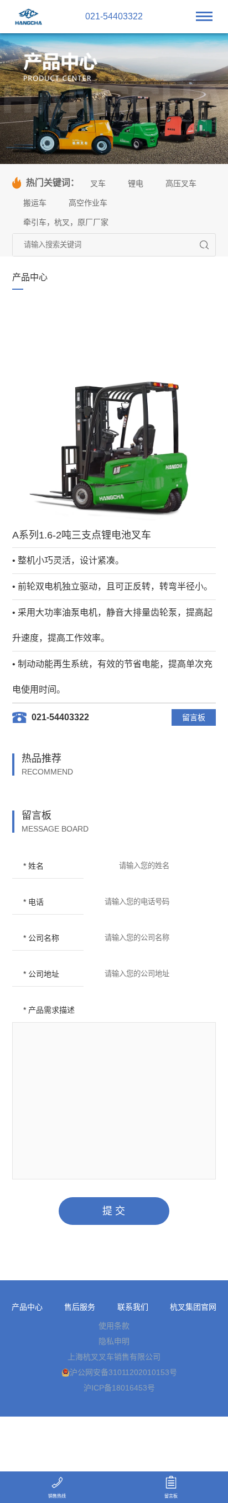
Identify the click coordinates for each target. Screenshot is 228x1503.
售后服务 (79, 1306)
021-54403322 (114, 16)
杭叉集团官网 (193, 1306)
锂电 (135, 183)
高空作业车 (88, 202)
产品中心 (27, 1306)
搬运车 (34, 202)
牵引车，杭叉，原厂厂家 (65, 222)
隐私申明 (114, 1341)
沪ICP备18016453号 (119, 1387)
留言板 (193, 717)
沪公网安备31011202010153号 (123, 1372)
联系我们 (132, 1306)
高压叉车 (180, 183)
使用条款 (114, 1325)
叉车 (98, 183)
